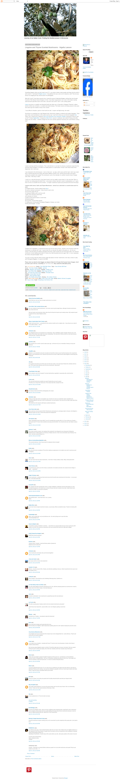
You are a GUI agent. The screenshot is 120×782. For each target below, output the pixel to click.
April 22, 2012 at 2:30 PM (34, 650)
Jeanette (31, 341)
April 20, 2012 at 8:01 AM (34, 357)
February (87, 417)
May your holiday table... (89, 412)
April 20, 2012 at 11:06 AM (34, 444)
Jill (29, 362)
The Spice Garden (33, 268)
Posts (86, 102)
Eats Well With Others (45, 266)
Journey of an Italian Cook (88, 77)
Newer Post (28, 756)
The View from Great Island (34, 272)
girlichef (45, 268)
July (86, 371)
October (87, 367)
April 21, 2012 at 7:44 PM (34, 618)
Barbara (31, 541)
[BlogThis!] (45, 288)
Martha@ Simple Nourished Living (36, 718)
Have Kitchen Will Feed (60, 266)
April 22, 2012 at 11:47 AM (34, 637)
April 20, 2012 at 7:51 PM (34, 546)
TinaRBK (31, 351)
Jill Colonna (31, 418)
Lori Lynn (31, 602)
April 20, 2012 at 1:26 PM (34, 500)
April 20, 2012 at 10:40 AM (34, 435)
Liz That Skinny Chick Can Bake (36, 584)
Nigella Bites (36, 118)
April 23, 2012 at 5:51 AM (34, 703)
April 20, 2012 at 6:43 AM (34, 302)
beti (29, 676)
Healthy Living (49, 269)
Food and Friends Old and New (89, 409)
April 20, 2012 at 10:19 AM (34, 414)
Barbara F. (31, 429)
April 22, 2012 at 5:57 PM (34, 672)
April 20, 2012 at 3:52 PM (34, 529)
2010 (85, 423)
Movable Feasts (50, 272)
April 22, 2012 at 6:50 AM (34, 627)
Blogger (66, 778)
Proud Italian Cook (33, 371)
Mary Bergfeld (32, 684)
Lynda (30, 379)
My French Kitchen (87, 255)
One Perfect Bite (49, 263)
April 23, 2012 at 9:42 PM (34, 723)
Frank (30, 641)
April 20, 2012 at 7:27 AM (34, 337)
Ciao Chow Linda (32, 409)
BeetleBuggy (32, 707)
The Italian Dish (86, 213)
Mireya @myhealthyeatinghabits (36, 440)
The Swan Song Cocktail (91, 265)
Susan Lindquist (32, 524)
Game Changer (92, 149)
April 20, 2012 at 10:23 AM (34, 425)
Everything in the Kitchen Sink (45, 280)
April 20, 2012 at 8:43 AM (34, 367)
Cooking (30, 701)
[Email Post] (40, 287)
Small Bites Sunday (87, 391)
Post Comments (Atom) (36, 758)
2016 (85, 356)
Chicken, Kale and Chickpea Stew (89, 400)
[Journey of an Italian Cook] (88, 95)
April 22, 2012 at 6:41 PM (34, 680)
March (86, 415)
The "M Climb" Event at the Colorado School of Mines (87, 314)
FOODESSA (31, 728)
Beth (30, 622)
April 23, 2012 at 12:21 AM (34, 689)
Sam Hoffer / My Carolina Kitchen (36, 306)
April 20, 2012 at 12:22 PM (34, 471)
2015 (85, 358)
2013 (85, 361)
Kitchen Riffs (86, 261)
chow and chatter (33, 559)
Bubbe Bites (31, 505)
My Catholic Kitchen (52, 277)
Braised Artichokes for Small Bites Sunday (89, 380)
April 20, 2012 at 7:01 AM (34, 326)
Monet (30, 665)
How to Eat (46, 116)
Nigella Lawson (42, 94)
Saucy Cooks (30, 280)
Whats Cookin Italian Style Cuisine (37, 321)
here (76, 115)
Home (52, 756)
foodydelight (31, 514)
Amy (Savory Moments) (34, 632)
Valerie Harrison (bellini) (34, 298)
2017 (85, 354)
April (86, 376)
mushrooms (46, 289)
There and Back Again (34, 275)
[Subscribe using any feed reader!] (88, 72)
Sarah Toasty (32, 465)
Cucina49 (31, 484)
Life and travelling (33, 700)
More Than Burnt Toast (31, 266)
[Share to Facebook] (48, 288)
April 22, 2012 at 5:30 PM (34, 661)
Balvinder (31, 397)
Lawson (27, 104)
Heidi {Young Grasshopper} (35, 533)
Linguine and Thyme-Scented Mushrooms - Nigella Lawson (89, 396)
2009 (85, 425)
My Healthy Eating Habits (35, 277)
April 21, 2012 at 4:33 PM (34, 610)
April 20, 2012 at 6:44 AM (34, 317)
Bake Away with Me (47, 271)
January (87, 419)
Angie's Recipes (32, 475)
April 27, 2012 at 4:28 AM (34, 750)
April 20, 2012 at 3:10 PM (34, 519)
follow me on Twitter (89, 115)
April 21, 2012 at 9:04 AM (34, 572)
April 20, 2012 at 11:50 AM (34, 453)
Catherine (31, 576)
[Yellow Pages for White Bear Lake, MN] (88, 328)
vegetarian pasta (72, 289)
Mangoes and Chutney (35, 269)
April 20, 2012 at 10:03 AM (34, 384)
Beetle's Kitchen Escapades (64, 278)
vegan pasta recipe (64, 289)
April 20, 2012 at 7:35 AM (34, 346)
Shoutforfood (32, 389)
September (88, 369)
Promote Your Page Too (87, 96)
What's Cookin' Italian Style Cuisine (86, 179)
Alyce (30, 457)
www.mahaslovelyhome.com (35, 495)
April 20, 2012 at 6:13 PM (34, 537)
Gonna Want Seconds (35, 274)
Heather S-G (31, 567)
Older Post (76, 756)
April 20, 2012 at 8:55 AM (34, 375)
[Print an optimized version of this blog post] (30, 285)
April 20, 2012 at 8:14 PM (34, 554)
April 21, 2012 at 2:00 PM (34, 589)
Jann (30, 594)
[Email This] (44, 288)
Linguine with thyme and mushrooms (36, 289)
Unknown (31, 330)
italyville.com (86, 235)
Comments (87, 105)
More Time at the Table (47, 278)
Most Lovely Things (33, 278)
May (86, 374)
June (86, 373)
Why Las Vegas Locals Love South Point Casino (87, 250)
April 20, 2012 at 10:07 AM (34, 404)
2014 (85, 359)
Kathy (30, 448)
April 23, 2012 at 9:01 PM (34, 714)
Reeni (30, 655)
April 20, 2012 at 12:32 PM (34, 480)
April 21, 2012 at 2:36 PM (34, 597)
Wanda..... (31, 614)
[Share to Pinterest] (50, 288)
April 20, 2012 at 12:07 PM (34, 461)
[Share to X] (47, 288)
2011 (85, 421)
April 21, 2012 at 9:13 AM (34, 580)
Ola (29, 694)
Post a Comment (30, 753)
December (87, 365)
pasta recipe (57, 289)
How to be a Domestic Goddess (58, 116)
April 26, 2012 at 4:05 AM (34, 741)
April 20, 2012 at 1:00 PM (34, 491)
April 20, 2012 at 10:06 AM (34, 392)
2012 (85, 363)
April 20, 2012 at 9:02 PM (34, 562)
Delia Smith (49, 118)
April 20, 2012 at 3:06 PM (34, 510)
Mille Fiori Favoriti (87, 311)
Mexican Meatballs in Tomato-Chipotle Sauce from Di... (89, 386)
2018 (85, 352)
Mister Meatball (86, 199)
